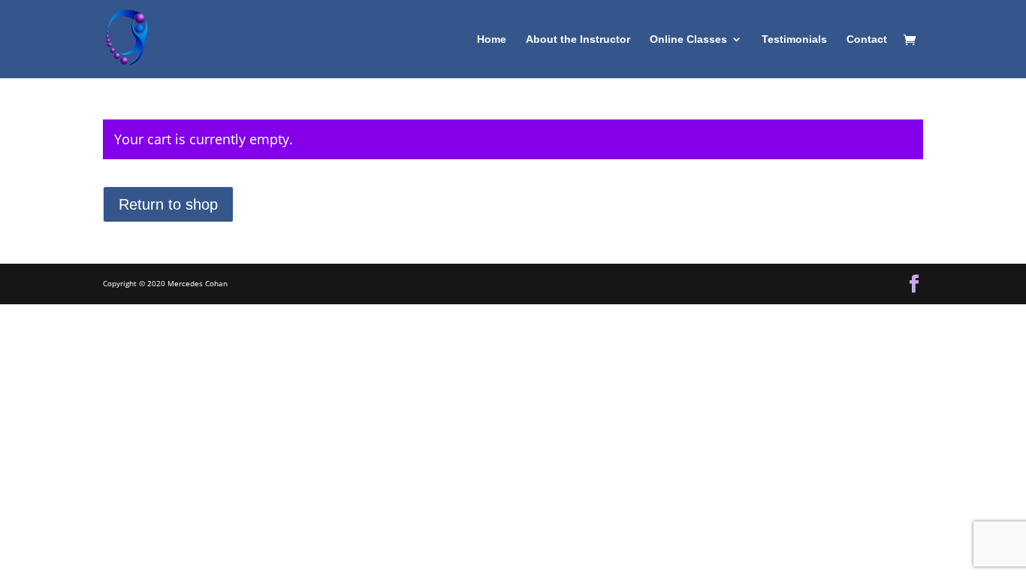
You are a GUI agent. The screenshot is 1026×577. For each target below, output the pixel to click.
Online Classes (688, 39)
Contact (866, 39)
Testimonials (794, 39)
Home (491, 39)
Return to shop (168, 204)
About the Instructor (578, 39)
